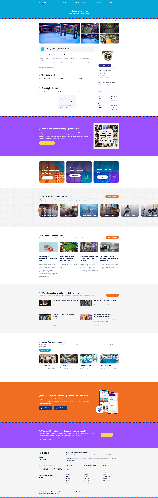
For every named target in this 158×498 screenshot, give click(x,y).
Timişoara (58, 493)
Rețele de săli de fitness (71, 472)
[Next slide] (118, 210)
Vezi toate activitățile (111, 196)
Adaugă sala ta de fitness (108, 472)
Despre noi (105, 470)
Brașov (67, 476)
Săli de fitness (69, 470)
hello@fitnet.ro (42, 459)
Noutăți (78, 2)
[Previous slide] (40, 210)
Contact (104, 474)
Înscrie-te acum (106, 435)
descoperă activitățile (47, 178)
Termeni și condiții (68, 491)
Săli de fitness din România (102, 20)
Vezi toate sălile (44, 350)
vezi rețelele (102, 177)
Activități (68, 474)
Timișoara (68, 485)
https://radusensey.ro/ (104, 75)
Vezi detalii (55, 311)
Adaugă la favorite (105, 65)
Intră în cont (86, 478)
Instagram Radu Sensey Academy (106, 79)
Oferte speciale (87, 472)
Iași (67, 483)
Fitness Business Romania (108, 483)
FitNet (96, 20)
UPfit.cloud (60, 491)
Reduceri (92, 2)
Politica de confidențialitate (78, 491)
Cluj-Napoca (69, 480)
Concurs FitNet (87, 483)
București (109, 20)
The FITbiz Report (106, 485)
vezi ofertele (75, 175)
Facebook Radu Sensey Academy (106, 77)
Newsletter (105, 478)
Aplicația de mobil (106, 476)
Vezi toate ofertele (112, 295)
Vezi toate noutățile (112, 237)
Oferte (85, 2)
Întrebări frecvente (106, 480)
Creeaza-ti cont (87, 480)
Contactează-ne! (107, 84)
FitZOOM (86, 476)
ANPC (86, 491)
